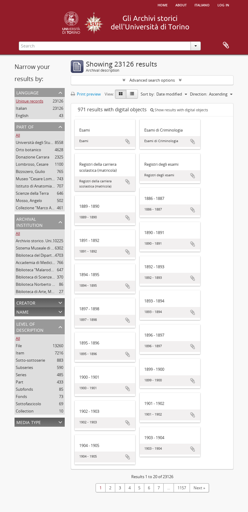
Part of (25, 126)
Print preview (88, 94)
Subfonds (24, 389)
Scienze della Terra (32, 193)
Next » (199, 488)
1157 (182, 488)
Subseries (24, 367)
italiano (202, 4)
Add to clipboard (128, 142)
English (22, 115)
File (19, 345)
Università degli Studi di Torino (43, 142)
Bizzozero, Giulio (30, 171)
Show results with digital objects (181, 110)
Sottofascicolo (28, 403)
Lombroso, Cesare (32, 164)
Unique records (29, 101)
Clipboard (225, 45)
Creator (25, 302)
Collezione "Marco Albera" (39, 207)
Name (22, 311)
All (18, 135)
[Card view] (120, 94)
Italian (21, 108)
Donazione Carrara (32, 157)
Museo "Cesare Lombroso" (40, 178)
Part (19, 382)
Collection (25, 411)
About (181, 4)
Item (20, 353)
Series (21, 374)
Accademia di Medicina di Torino (44, 262)
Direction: (198, 94)
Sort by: (148, 94)
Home (163, 4)
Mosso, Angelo (29, 200)
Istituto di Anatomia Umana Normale (49, 186)
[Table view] (132, 94)
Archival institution (29, 221)
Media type (28, 422)
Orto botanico (28, 149)
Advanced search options (152, 80)
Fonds (21, 396)
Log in (223, 4)
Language (27, 92)
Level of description (30, 326)
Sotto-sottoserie (30, 360)
